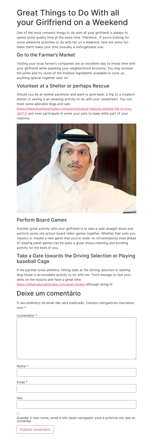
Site (20, 398)
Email (22, 382)
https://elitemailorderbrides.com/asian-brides (51, 284)
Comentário (27, 315)
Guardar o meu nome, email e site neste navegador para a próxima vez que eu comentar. (76, 419)
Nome (22, 366)
